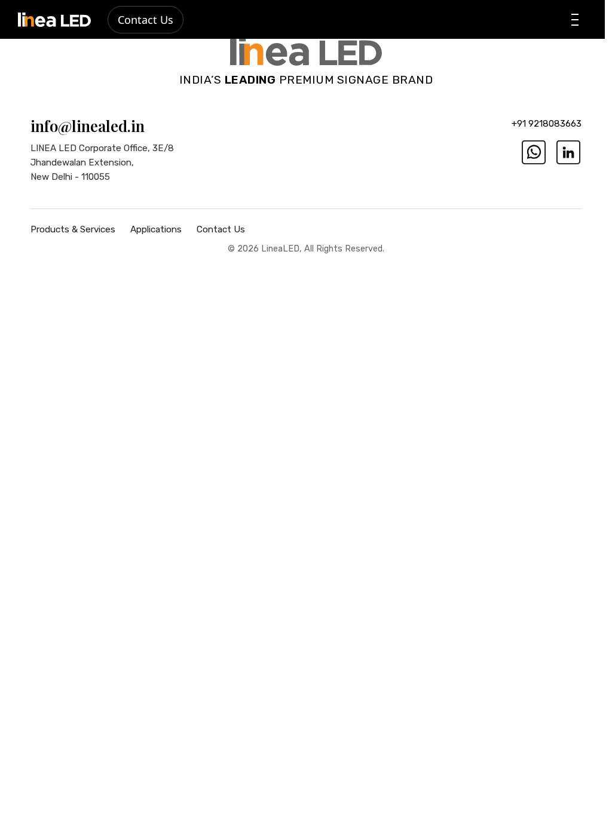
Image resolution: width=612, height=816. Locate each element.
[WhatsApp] (534, 152)
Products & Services (72, 229)
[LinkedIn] (568, 152)
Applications (156, 229)
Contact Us (145, 20)
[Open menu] (575, 20)
